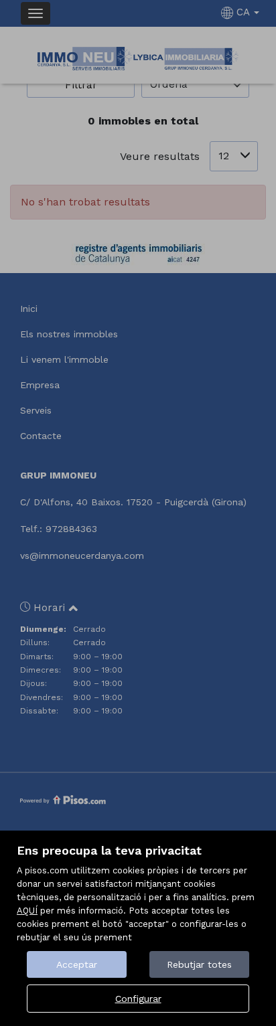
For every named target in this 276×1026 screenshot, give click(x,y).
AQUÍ (27, 911)
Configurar (138, 998)
